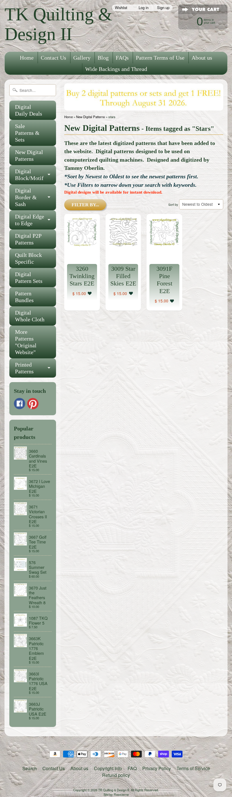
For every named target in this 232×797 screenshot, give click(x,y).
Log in (144, 8)
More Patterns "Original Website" (25, 342)
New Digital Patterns (29, 155)
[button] (90, 293)
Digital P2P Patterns (28, 239)
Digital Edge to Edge (29, 219)
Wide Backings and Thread (116, 69)
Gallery (82, 58)
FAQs (122, 58)
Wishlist (121, 8)
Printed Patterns (24, 367)
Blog (103, 58)
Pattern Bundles (24, 296)
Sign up (163, 8)
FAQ (132, 768)
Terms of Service (193, 768)
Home (27, 58)
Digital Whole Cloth (29, 315)
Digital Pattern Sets (28, 277)
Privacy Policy (156, 768)
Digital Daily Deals (28, 110)
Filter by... (85, 204)
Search (29, 768)
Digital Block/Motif (29, 174)
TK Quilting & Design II (58, 24)
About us (202, 58)
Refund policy (116, 775)
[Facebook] (19, 403)
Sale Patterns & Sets (27, 133)
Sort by (173, 204)
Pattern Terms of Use (160, 58)
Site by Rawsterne (116, 794)
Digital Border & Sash (26, 197)
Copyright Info (108, 768)
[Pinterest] (32, 403)
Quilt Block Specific (28, 258)
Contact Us (53, 58)
